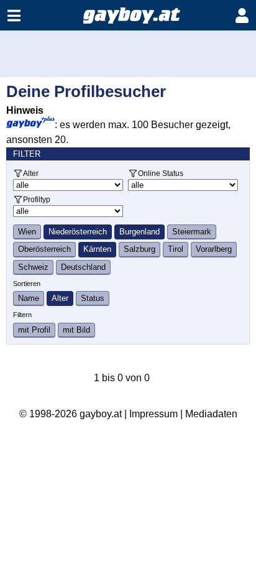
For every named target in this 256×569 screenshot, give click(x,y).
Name (28, 298)
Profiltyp (36, 199)
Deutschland (83, 267)
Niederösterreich (77, 231)
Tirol (175, 249)
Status (92, 298)
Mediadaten (211, 414)
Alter (31, 173)
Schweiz (33, 267)
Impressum (153, 414)
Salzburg (139, 249)
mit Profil (34, 330)
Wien (27, 231)
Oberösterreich (44, 249)
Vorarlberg (214, 249)
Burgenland (139, 231)
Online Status (160, 173)
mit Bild (76, 330)
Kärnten (97, 249)
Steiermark (191, 231)
